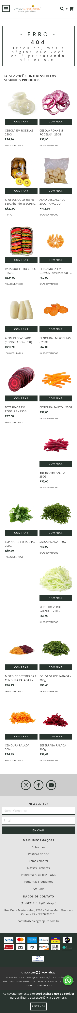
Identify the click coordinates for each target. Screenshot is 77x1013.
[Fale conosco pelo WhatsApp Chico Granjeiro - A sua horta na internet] (68, 980)
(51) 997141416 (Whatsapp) (38, 903)
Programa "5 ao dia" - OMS (38, 875)
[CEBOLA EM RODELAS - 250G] (21, 102)
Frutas (8, 214)
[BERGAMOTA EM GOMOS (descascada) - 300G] (55, 241)
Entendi (38, 1006)
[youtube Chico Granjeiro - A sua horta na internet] (51, 785)
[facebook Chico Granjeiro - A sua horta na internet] (38, 785)
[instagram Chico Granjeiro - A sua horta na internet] (26, 785)
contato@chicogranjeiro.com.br (38, 921)
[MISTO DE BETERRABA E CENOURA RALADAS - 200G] (21, 648)
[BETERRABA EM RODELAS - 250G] (21, 379)
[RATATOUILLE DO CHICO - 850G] (21, 241)
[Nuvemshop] (38, 973)
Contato (38, 888)
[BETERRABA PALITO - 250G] (55, 444)
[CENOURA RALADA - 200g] (21, 717)
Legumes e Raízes (14, 353)
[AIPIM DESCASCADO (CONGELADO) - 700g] (21, 310)
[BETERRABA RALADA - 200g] (55, 717)
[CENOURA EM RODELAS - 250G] (55, 310)
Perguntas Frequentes (38, 881)
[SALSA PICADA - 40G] (55, 513)
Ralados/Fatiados (14, 145)
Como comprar (38, 861)
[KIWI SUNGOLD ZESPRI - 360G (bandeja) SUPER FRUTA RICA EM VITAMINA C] (21, 171)
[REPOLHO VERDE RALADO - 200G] (55, 579)
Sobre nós (38, 847)
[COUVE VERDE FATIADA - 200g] (55, 648)
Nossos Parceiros (38, 868)
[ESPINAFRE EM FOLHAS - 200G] (21, 513)
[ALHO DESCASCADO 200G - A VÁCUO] (55, 171)
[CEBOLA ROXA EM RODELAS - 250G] (55, 102)
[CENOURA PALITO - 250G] (55, 379)
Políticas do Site (38, 854)
